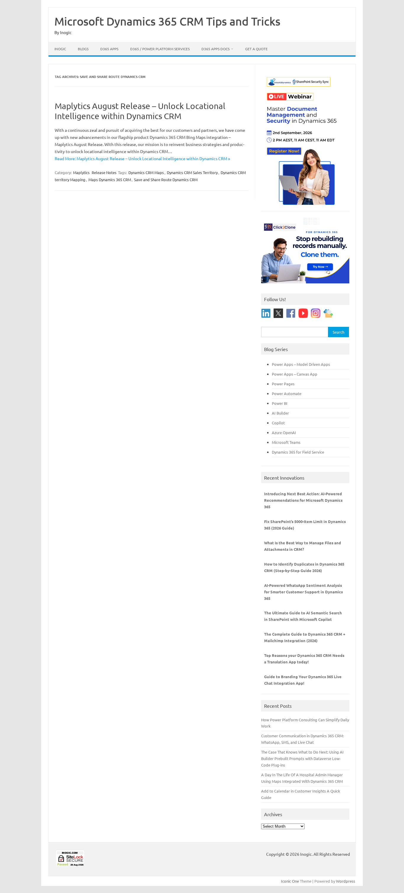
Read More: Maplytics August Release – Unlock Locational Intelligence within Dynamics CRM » (142, 158)
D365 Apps (109, 48)
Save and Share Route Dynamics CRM (166, 179)
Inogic (60, 48)
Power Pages (283, 383)
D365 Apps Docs (215, 48)
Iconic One (290, 881)
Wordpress (345, 881)
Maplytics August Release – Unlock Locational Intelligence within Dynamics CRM (140, 111)
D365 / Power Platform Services (160, 48)
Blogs (83, 48)
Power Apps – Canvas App (294, 373)
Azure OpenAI (284, 432)
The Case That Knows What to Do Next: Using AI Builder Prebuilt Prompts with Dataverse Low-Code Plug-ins (302, 758)
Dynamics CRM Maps (146, 172)
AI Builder (280, 412)
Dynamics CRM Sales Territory (192, 172)
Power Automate (286, 393)
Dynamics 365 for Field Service (298, 451)
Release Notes (104, 172)
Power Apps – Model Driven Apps (301, 364)
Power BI (279, 403)
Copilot (278, 422)
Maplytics (81, 172)
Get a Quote (256, 48)
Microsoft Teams (286, 442)
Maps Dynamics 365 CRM (109, 179)
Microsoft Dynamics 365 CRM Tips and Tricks (167, 20)
